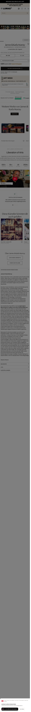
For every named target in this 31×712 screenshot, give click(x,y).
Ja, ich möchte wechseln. (10, 709)
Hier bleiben (22, 709)
